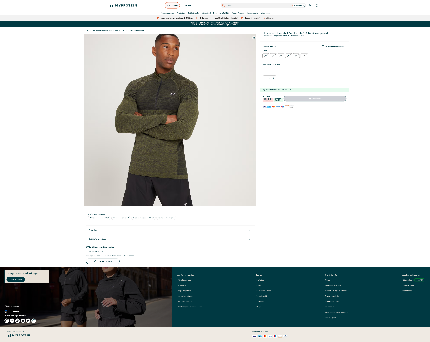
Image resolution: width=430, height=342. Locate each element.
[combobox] (263, 5)
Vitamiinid (206, 13)
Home (88, 30)
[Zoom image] (254, 37)
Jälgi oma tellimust (185, 301)
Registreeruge (16, 279)
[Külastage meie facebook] (12, 321)
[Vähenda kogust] (265, 78)
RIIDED (188, 5)
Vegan (258, 307)
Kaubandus (329, 307)
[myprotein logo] (123, 5)
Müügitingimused (332, 301)
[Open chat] (33, 321)
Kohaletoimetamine (186, 296)
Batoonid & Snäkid (221, 13)
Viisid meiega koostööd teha (336, 312)
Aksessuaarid (252, 13)
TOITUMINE (172, 5)
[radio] (265, 55)
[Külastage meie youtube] (23, 321)
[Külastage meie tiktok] (17, 321)
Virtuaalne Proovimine (334, 46)
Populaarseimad (167, 13)
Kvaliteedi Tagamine (333, 285)
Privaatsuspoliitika (332, 296)
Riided (258, 285)
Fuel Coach (300, 5)
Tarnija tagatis (330, 318)
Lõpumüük (265, 13)
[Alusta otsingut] (223, 5)
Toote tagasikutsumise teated (190, 307)
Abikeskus (182, 285)
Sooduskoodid (408, 285)
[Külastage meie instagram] (6, 321)
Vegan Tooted (238, 13)
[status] (269, 78)
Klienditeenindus (184, 280)
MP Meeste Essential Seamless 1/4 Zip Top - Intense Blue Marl (118, 30)
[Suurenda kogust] (273, 78)
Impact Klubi (407, 291)
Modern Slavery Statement (336, 291)
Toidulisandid (193, 13)
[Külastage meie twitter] (28, 321)
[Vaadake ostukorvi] (316, 5)
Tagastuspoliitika (184, 291)
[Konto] (310, 5)
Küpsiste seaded (12, 306)
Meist (327, 280)
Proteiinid (181, 13)
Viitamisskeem (412, 280)
